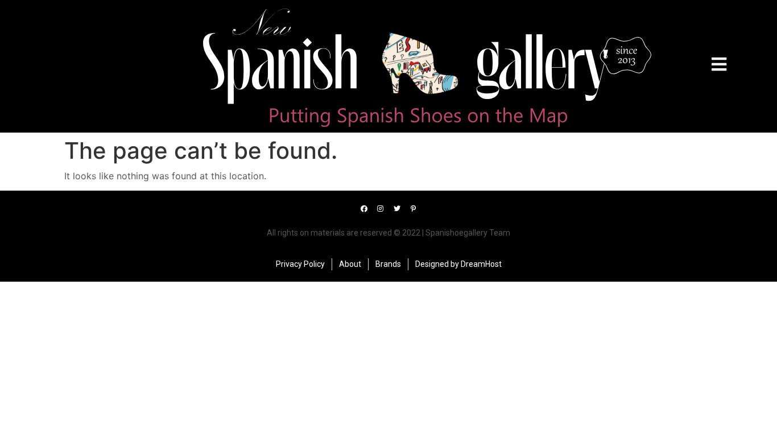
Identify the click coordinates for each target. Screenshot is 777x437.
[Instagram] (380, 209)
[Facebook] (364, 209)
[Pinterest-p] (413, 209)
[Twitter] (397, 209)
